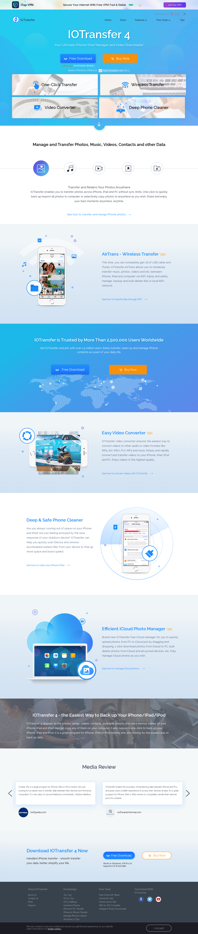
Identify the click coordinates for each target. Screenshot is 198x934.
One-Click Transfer (58, 84)
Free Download (80, 58)
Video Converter (60, 107)
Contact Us (33, 898)
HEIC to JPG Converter (109, 905)
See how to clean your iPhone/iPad (46, 565)
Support (32, 905)
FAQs (30, 902)
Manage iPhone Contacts (75, 916)
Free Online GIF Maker (109, 895)
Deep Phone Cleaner (148, 107)
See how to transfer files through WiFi (122, 299)
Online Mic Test (106, 898)
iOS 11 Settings (70, 902)
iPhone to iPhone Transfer (75, 912)
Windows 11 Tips (71, 919)
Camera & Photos (71, 905)
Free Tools (162, 20)
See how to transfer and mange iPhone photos (96, 214)
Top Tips (67, 895)
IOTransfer (27, 20)
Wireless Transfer (147, 84)
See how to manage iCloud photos (121, 668)
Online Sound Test (107, 902)
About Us (32, 895)
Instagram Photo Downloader (112, 909)
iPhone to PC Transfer (73, 909)
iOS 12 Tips (68, 898)
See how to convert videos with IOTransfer (125, 473)
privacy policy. (54, 929)
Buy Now (123, 58)
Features (140, 20)
